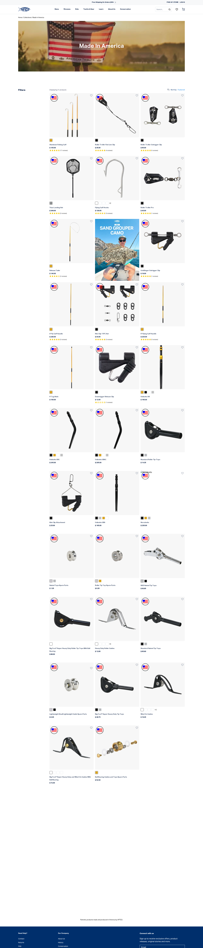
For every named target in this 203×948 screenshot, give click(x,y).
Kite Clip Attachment (57, 522)
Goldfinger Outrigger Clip (150, 270)
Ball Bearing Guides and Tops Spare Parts (111, 777)
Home (20, 17)
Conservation (125, 9)
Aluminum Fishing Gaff (57, 145)
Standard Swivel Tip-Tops (151, 648)
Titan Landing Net (56, 207)
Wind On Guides (147, 714)
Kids (77, 9)
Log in (182, 2)
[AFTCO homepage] (24, 9)
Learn (101, 9)
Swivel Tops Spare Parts (58, 585)
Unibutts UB (145, 397)
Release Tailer (54, 270)
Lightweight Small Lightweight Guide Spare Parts (68, 714)
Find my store (172, 2)
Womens (67, 9)
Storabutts (145, 522)
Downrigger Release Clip (104, 397)
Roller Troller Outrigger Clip (151, 145)
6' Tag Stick (53, 397)
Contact (21, 939)
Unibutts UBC (54, 459)
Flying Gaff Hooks (102, 207)
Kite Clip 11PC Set (102, 334)
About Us (111, 9)
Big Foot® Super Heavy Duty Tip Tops (109, 714)
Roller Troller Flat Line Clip (105, 145)
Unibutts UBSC (100, 459)
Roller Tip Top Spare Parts (105, 585)
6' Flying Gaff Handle (148, 334)
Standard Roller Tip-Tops (150, 459)
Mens (57, 9)
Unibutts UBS (100, 522)
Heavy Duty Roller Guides (104, 648)
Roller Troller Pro (147, 207)
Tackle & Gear (88, 9)
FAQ (19, 946)
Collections (27, 17)
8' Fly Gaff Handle (56, 334)
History (60, 942)
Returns (21, 942)
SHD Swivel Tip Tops (148, 585)
